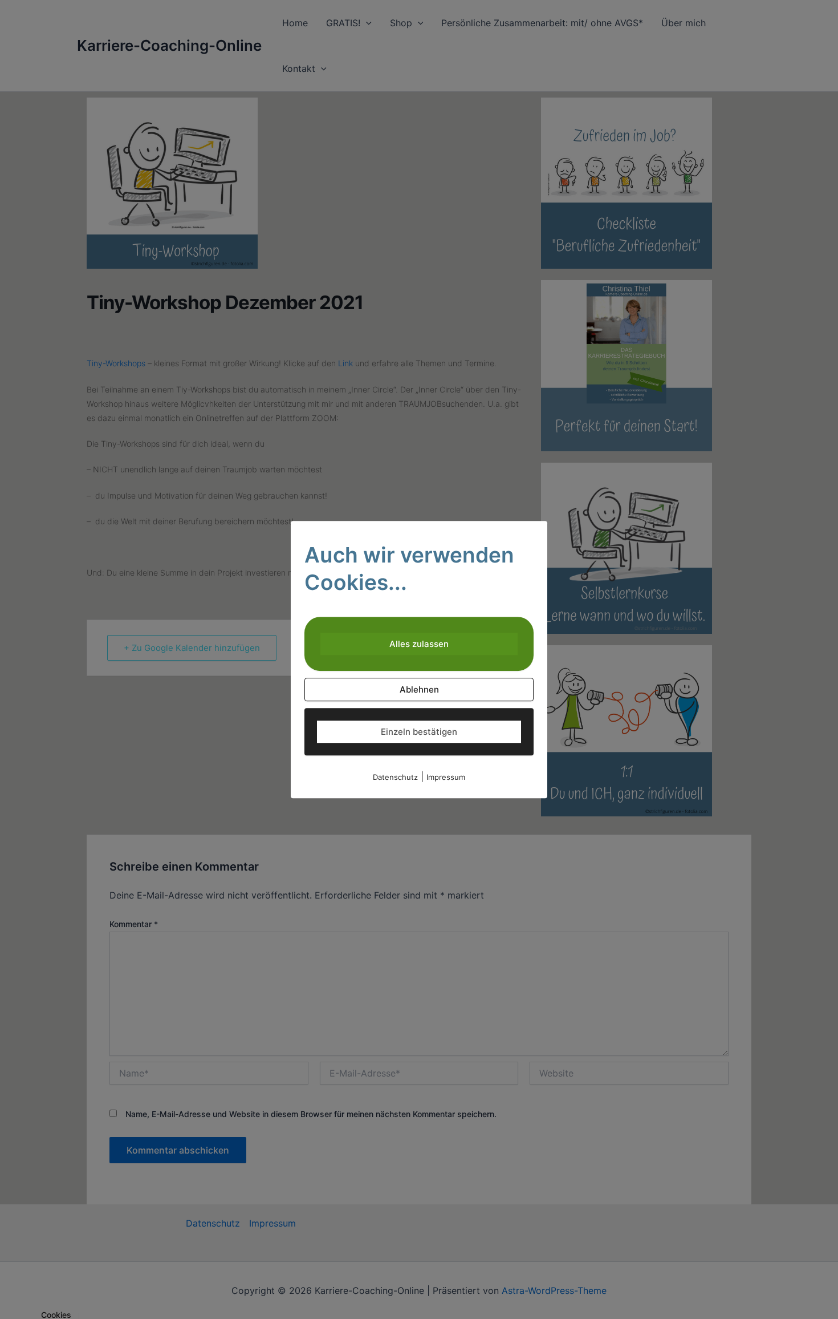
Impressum (445, 777)
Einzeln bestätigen (419, 731)
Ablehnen (419, 689)
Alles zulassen (419, 643)
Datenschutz (395, 777)
